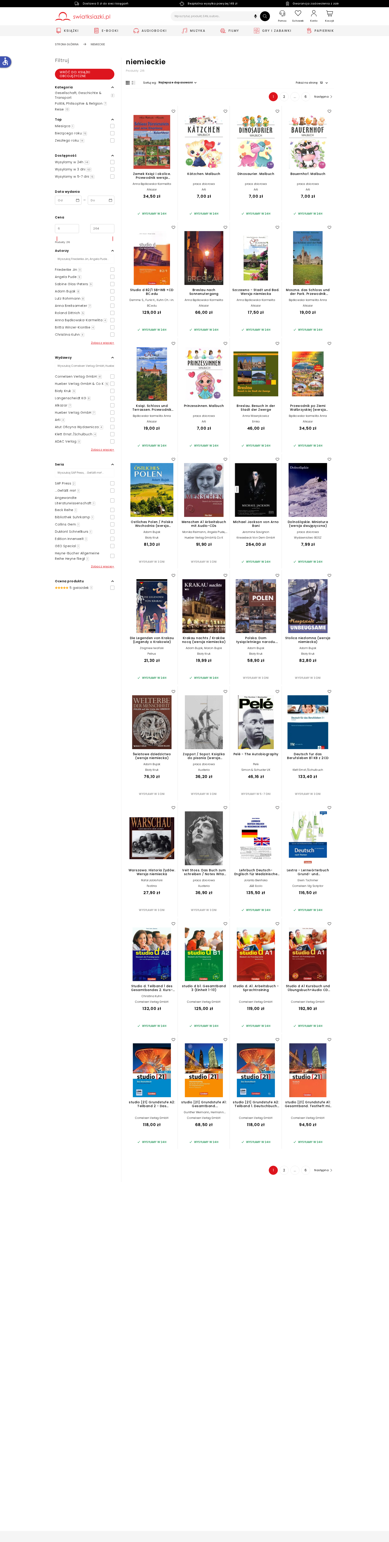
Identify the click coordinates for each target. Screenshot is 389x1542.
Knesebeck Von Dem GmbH (256, 537)
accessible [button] (5, 61)
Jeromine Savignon (255, 532)
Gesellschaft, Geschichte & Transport (84, 95)
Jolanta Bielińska (255, 880)
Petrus (151, 654)
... (295, 96)
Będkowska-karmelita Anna (308, 300)
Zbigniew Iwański (152, 648)
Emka (256, 421)
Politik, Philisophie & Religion (80, 103)
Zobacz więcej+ (102, 343)
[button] (255, 17)
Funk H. (150, 300)
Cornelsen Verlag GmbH (151, 1002)
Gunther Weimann (196, 1112)
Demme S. (136, 300)
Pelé (256, 764)
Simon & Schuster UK (255, 770)
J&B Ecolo (255, 886)
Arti (204, 189)
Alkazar (152, 189)
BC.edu (152, 305)
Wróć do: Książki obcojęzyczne (75, 74)
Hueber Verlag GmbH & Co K (204, 537)
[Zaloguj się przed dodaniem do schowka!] (173, 111)
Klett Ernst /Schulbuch (308, 770)
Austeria (204, 770)
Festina (152, 886)
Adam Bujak (151, 532)
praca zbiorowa (204, 184)
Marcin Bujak (213, 648)
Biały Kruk (151, 537)
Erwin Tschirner (308, 880)
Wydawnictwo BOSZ (307, 537)
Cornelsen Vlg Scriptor (307, 886)
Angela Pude (216, 532)
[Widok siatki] (127, 83)
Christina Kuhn (152, 996)
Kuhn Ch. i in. (165, 300)
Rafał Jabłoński (152, 880)
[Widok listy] (133, 83)
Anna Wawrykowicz (255, 416)
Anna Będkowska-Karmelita (152, 184)
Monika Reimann (194, 532)
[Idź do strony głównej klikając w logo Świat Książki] (82, 16)
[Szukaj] (265, 16)
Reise (61, 109)
